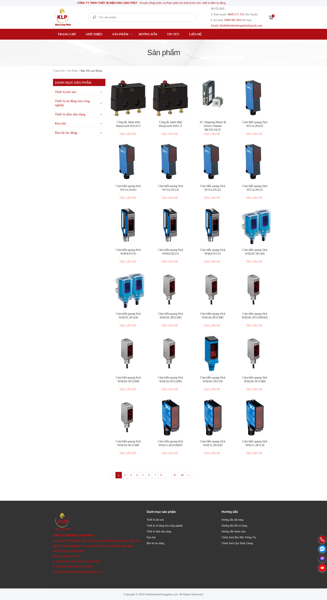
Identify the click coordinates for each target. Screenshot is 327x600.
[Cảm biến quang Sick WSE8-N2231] (170, 226)
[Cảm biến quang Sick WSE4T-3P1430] (255, 226)
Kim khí (151, 537)
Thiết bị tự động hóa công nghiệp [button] (72, 103)
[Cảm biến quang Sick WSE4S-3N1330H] (170, 354)
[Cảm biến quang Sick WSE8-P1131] (128, 226)
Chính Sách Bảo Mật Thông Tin (239, 537)
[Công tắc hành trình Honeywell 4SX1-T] (170, 98)
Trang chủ (67, 34)
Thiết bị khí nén (155, 519)
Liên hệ (195, 34)
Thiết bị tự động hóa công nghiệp (165, 525)
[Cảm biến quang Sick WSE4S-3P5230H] (170, 290)
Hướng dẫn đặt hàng (232, 519)
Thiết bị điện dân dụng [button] (70, 114)
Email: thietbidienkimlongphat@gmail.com (236, 25)
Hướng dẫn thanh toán (233, 531)
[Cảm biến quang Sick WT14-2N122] (213, 162)
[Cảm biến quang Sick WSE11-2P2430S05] (170, 418)
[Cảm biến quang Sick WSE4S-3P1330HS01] (255, 290)
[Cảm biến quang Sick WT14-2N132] (170, 162)
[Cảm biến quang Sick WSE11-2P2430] (213, 418)
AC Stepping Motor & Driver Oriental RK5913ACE (212, 125)
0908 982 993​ (232, 20)
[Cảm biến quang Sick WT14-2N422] (255, 98)
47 (175, 475)
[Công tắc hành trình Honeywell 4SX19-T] (128, 98)
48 (182, 475)
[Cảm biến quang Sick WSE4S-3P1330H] (128, 354)
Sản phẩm (120, 34)
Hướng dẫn (148, 34)
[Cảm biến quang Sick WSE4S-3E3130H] (128, 418)
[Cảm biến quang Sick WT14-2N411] (128, 162)
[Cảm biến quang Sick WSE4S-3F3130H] (255, 354)
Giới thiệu (94, 34)
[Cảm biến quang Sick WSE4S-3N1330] (213, 354)
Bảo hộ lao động (155, 543)
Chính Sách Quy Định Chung (237, 543)
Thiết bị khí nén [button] (65, 92)
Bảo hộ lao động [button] (66, 133)
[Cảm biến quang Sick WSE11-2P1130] (255, 418)
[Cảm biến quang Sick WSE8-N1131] (213, 226)
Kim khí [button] (60, 123)
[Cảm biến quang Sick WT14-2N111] (255, 162)
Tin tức (173, 34)
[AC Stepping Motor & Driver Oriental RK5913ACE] (213, 93)
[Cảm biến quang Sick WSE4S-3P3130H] (213, 290)
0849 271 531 (236, 14)
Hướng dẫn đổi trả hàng (234, 525)
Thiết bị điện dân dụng (159, 531)
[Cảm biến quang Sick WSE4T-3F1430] (128, 290)
